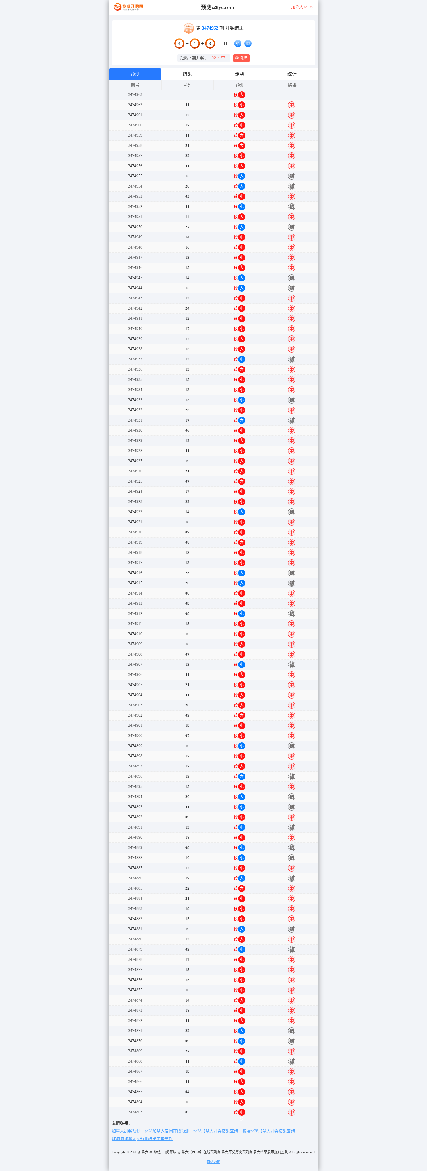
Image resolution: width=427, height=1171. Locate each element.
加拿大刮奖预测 (126, 1131)
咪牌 (244, 58)
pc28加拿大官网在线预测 (167, 1131)
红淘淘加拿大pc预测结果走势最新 (142, 1139)
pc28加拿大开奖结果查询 (215, 1131)
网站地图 (213, 1162)
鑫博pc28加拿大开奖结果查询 (268, 1131)
